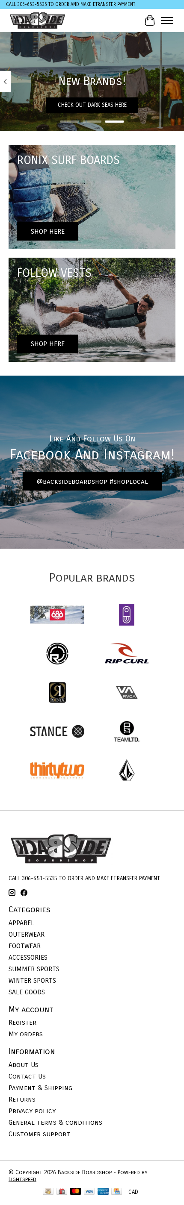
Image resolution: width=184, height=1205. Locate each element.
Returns (22, 1099)
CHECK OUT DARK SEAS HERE (92, 105)
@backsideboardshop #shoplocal (92, 481)
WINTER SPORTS (32, 980)
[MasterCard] (75, 1192)
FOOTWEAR (25, 946)
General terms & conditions (55, 1122)
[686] (57, 615)
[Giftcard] (61, 1192)
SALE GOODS (27, 992)
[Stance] (57, 732)
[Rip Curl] (127, 654)
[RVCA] (127, 693)
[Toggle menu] (166, 20)
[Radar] (57, 654)
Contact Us (27, 1076)
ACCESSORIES (28, 957)
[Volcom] (127, 771)
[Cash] (48, 1192)
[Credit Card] (116, 1192)
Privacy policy (32, 1111)
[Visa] (89, 1192)
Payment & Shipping (40, 1088)
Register (22, 1022)
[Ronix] (57, 693)
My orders (26, 1034)
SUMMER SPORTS (34, 969)
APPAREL (21, 923)
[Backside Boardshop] (37, 20)
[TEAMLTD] (127, 732)
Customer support (39, 1134)
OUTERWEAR (27, 934)
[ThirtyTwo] (57, 771)
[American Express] (103, 1192)
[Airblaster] (127, 615)
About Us (24, 1065)
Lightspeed (22, 1179)
